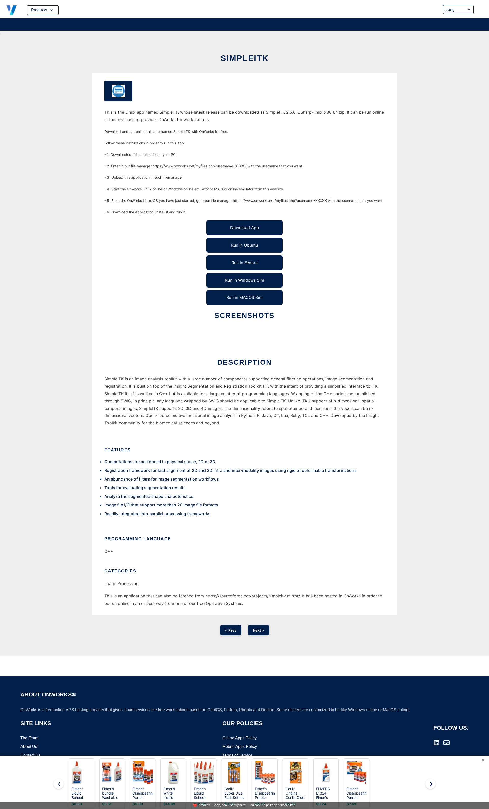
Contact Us (30, 755)
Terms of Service (237, 755)
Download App (244, 227)
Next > (258, 630)
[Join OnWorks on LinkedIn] (436, 743)
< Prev (230, 630)
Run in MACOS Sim (244, 297)
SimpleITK (245, 58)
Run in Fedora (245, 262)
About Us (28, 746)
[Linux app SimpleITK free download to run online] (118, 91)
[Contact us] (446, 743)
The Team (29, 738)
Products (39, 10)
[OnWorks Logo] (11, 10)
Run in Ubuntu (244, 245)
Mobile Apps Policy (239, 746)
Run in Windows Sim (244, 280)
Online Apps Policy (239, 738)
